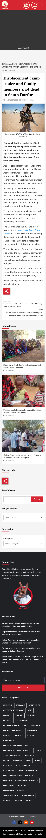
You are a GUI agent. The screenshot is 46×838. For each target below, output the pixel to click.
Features (35, 725)
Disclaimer (32, 817)
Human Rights (9, 740)
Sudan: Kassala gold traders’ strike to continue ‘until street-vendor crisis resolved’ (21, 641)
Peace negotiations (12, 775)
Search (37, 499)
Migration (17, 760)
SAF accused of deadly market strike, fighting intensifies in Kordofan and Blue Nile (20, 624)
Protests (7, 780)
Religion (22, 785)
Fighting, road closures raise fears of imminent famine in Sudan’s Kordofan (21, 649)
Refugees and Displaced (26, 780)
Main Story (30, 755)
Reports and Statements (14, 790)
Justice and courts (12, 755)
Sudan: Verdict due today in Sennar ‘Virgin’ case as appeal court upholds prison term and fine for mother (22, 659)
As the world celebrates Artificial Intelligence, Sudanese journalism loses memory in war (24, 312)
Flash (6, 730)
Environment (21, 720)
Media (6, 760)
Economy (30, 715)
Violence (7, 800)
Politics (29, 775)
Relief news (8, 785)
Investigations (24, 750)
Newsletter (8, 770)
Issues (38, 750)
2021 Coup (20, 705)
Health (30, 735)
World (18, 800)
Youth (28, 800)
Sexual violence (10, 795)
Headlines (18, 735)
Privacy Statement (17, 817)
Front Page (32, 730)
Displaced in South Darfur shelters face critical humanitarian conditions (21, 633)
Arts (30, 710)
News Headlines (23, 765)
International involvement (16, 745)
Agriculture (34, 705)
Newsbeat (8, 765)
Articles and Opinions (13, 710)
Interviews (8, 750)
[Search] (41, 4)
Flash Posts (17, 730)
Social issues (28, 795)
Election (7, 720)
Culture (18, 715)
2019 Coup (7, 705)
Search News (8, 490)
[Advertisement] (23, 23)
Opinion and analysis (28, 770)
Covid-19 (7, 715)
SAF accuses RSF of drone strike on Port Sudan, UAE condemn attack (22, 304)
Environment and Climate (15, 725)
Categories (8, 539)
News (28, 760)
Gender (6, 735)
